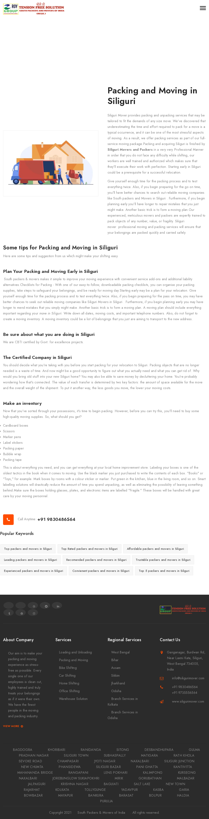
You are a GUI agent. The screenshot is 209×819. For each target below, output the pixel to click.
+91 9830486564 (56, 519)
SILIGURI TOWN (76, 755)
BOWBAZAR (33, 795)
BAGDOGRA (22, 749)
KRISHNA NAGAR (74, 784)
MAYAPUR (65, 795)
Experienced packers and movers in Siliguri (33, 571)
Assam (116, 667)
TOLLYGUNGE (95, 789)
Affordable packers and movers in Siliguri (155, 549)
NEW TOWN (175, 784)
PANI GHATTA (147, 767)
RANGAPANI (78, 772)
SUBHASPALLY (115, 755)
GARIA (184, 789)
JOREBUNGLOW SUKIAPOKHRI (75, 778)
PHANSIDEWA (70, 767)
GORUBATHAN (150, 778)
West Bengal (120, 652)
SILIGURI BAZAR (108, 767)
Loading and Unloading (75, 652)
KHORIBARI (56, 749)
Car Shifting (67, 675)
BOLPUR (155, 795)
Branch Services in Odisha (123, 715)
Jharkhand (118, 683)
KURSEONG (187, 772)
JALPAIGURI (37, 784)
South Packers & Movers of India (101, 812)
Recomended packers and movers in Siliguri (96, 560)
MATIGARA (149, 755)
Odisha (116, 691)
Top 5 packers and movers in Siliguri (164, 571)
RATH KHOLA (183, 755)
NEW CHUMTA (32, 767)
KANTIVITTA (182, 767)
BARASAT (126, 795)
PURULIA (106, 801)
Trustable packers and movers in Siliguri (163, 560)
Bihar (115, 660)
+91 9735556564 (184, 692)
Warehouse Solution (73, 698)
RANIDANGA (91, 749)
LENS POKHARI (116, 772)
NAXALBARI (140, 761)
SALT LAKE (142, 784)
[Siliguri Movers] (33, 8)
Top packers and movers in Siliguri (28, 549)
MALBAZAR (185, 778)
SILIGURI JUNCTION (179, 761)
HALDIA (183, 795)
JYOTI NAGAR (104, 761)
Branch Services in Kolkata (123, 701)
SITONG (123, 749)
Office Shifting (69, 691)
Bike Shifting (68, 667)
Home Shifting (69, 683)
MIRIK (119, 778)
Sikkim (115, 675)
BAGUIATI (111, 784)
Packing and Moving (73, 660)
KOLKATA (62, 789)
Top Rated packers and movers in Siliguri (89, 549)
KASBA (158, 789)
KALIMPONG (153, 772)
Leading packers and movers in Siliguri (30, 560)
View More (11, 726)
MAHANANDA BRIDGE (35, 772)
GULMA (194, 749)
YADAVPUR (129, 789)
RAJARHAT (32, 789)
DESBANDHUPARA (159, 749)
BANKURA (95, 795)
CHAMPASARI (68, 761)
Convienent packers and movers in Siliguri (100, 571)
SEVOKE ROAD (30, 761)
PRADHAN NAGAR (34, 755)
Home (97, 47)
